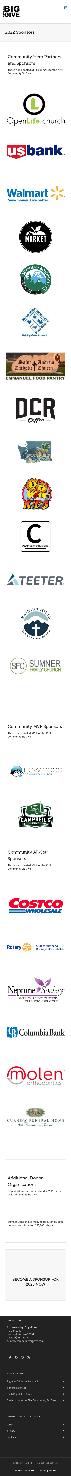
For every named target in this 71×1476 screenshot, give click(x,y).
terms (10, 1424)
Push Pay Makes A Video (20, 1394)
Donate (18, 1470)
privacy (11, 1431)
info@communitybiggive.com (26, 1341)
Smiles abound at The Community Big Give (31, 1400)
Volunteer (29, 1470)
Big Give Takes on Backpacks (23, 1381)
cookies (11, 1437)
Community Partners (47, 1470)
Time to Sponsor (16, 1388)
